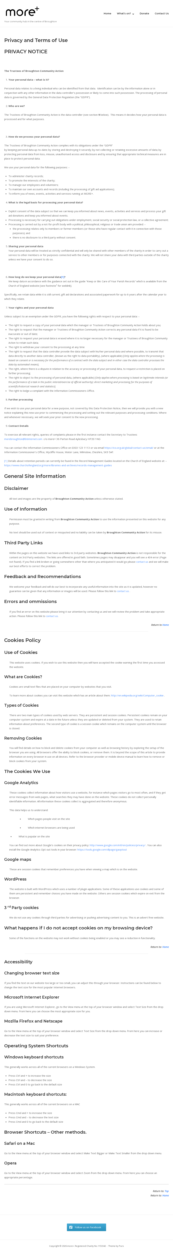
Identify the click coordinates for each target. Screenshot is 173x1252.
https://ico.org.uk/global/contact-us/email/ (128, 447)
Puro (121, 1245)
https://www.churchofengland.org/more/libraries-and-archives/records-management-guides (58, 465)
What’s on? (124, 13)
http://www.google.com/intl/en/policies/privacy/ (118, 845)
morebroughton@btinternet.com (23, 439)
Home (107, 13)
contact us (142, 561)
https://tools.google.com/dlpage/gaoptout (102, 849)
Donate (144, 13)
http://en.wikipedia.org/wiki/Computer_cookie (137, 695)
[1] (62, 277)
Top (167, 1191)
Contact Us (162, 13)
